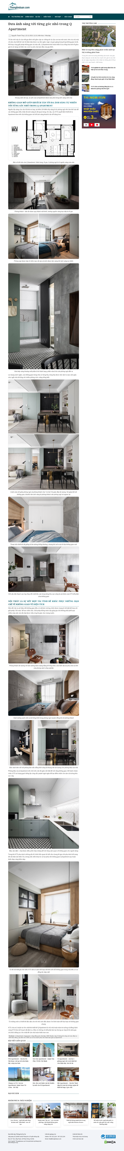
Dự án (37, 16)
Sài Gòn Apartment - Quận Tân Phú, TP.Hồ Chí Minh (43, 1060)
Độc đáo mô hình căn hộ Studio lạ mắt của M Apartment (43, 1084)
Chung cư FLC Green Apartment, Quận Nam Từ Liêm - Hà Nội (17, 1085)
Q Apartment (19, 1036)
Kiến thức (47, 16)
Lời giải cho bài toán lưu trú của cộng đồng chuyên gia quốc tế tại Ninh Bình (103, 78)
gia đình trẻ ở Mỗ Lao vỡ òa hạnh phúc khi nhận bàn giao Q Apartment (40, 1037)
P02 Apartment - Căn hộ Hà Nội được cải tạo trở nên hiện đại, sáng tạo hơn (18, 1061)
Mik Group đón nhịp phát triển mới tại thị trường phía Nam (98, 51)
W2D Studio (50, 1036)
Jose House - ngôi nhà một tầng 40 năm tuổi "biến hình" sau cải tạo (21, 1122)
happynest (27, 1036)
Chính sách (29, 16)
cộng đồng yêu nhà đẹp (38, 1036)
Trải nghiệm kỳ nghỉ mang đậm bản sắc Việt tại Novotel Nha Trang (103, 68)
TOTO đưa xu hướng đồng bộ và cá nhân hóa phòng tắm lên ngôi (102, 87)
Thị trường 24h (17, 16)
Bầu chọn (68, 16)
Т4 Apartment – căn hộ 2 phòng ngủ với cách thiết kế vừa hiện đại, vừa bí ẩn (67, 1061)
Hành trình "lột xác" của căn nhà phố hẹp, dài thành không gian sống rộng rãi (48, 1122)
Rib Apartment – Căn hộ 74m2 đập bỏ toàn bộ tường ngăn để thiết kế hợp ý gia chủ (67, 1085)
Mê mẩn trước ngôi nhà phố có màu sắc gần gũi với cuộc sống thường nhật (103, 1122)
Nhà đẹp (58, 16)
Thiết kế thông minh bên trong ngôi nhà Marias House (75, 1121)
